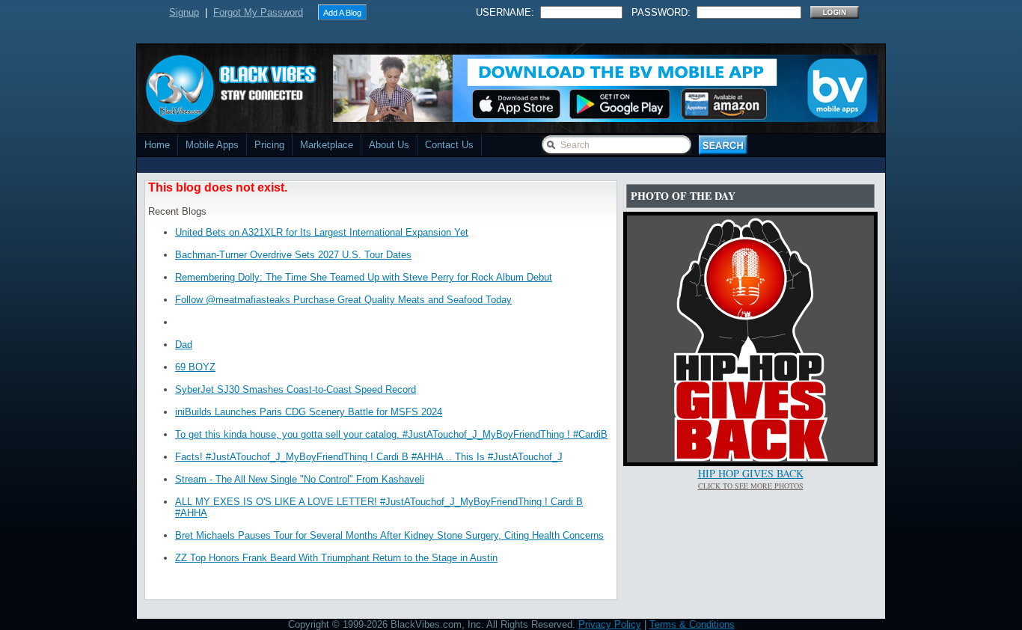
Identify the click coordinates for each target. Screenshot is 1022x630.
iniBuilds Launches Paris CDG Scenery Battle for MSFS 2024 (308, 412)
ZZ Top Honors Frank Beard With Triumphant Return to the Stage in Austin (336, 557)
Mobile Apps (212, 144)
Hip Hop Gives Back (751, 473)
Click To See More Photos (751, 485)
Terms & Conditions (692, 624)
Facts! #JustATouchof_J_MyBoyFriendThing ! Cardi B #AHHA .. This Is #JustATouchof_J (369, 456)
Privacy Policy (609, 624)
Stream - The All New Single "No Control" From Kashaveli (299, 479)
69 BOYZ (195, 367)
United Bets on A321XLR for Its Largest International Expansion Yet (321, 232)
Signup (184, 12)
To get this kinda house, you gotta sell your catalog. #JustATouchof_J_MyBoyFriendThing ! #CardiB (391, 434)
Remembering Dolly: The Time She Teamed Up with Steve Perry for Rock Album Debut (363, 277)
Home (157, 144)
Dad (183, 344)
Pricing (269, 144)
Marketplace (326, 144)
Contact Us (449, 144)
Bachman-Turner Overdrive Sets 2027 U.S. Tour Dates (293, 254)
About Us (389, 144)
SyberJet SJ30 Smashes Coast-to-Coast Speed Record (295, 389)
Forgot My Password (258, 12)
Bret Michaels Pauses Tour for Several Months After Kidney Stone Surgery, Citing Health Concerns (389, 535)
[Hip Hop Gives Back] (750, 459)
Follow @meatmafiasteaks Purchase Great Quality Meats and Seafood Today (343, 299)
